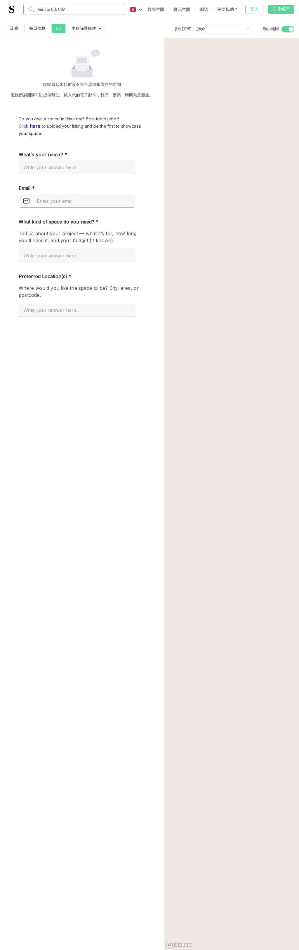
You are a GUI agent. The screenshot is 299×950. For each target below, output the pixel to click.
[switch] (287, 29)
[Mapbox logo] (179, 945)
